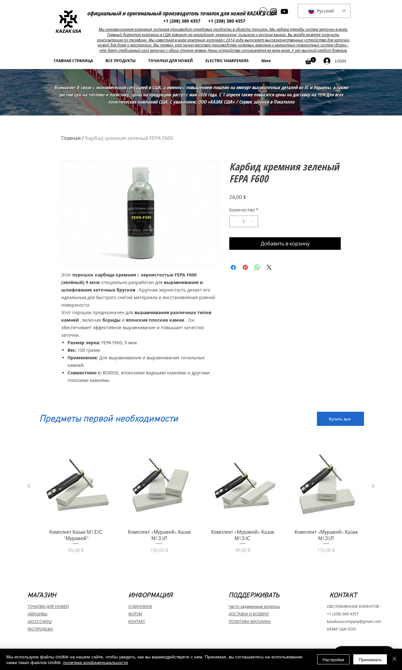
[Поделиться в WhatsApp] (257, 267)
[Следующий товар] (373, 486)
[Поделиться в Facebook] (233, 267)
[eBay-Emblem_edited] (263, 11)
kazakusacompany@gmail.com (354, 621)
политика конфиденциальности (95, 662)
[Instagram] (273, 11)
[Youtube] (284, 11)
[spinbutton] (243, 221)
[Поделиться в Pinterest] (245, 267)
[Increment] (253, 221)
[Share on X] (269, 267)
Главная (71, 138)
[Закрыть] (394, 659)
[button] (310, 60)
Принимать (370, 659)
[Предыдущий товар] (29, 486)
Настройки (333, 659)
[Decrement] (234, 221)
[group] (201, 504)
